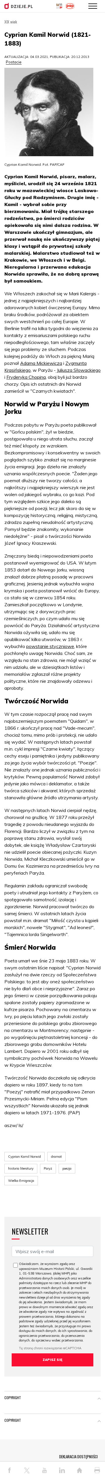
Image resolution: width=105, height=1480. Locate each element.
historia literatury (21, 1168)
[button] (99, 1399)
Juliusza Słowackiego (78, 370)
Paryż (48, 1168)
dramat (56, 1157)
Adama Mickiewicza (41, 363)
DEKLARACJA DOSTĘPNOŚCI (78, 1456)
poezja (66, 1168)
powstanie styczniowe (50, 646)
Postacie (14, 62)
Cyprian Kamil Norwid (24, 1157)
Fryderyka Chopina (26, 377)
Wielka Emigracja (21, 1181)
